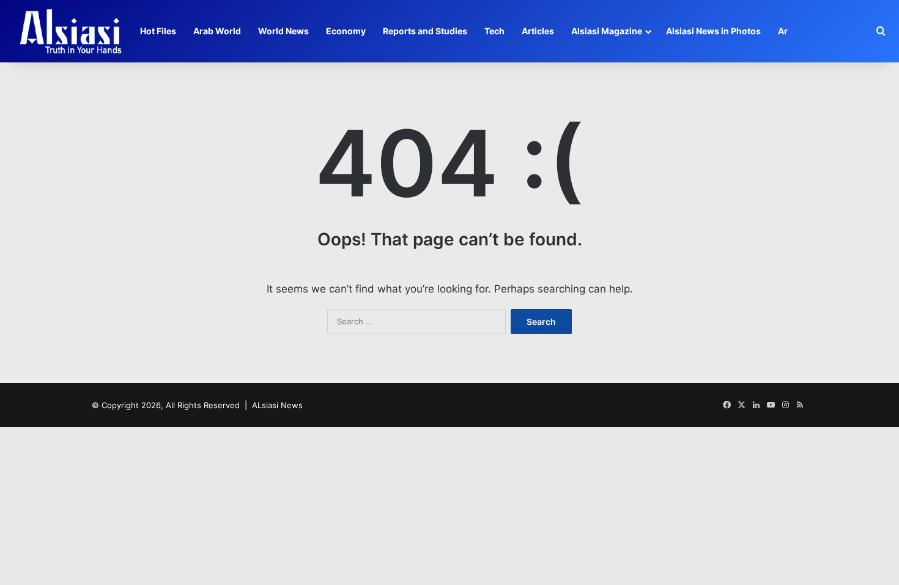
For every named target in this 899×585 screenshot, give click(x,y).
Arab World (217, 31)
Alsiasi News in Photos (713, 31)
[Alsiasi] (70, 31)
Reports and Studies (425, 31)
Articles (538, 31)
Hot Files (158, 31)
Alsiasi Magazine (606, 31)
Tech (494, 31)
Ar (783, 31)
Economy (346, 31)
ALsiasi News (277, 405)
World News (283, 31)
